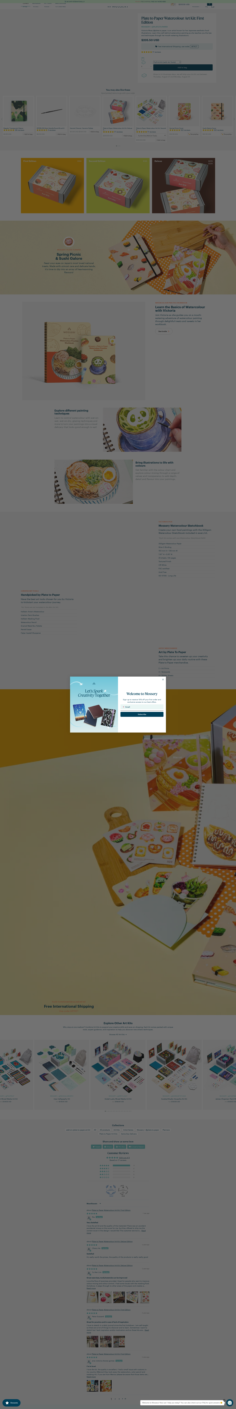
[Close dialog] (163, 679)
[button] (229, 1402)
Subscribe (142, 714)
